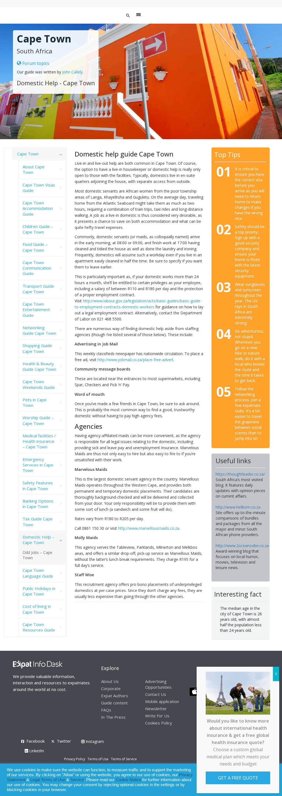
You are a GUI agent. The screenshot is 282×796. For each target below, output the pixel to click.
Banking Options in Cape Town (38, 503)
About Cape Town (34, 169)
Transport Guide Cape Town (38, 288)
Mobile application (162, 701)
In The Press (113, 717)
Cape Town (28, 154)
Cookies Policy (158, 723)
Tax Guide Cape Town (38, 521)
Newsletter (156, 708)
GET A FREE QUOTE (238, 778)
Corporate (111, 688)
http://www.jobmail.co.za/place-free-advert (135, 359)
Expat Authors (114, 695)
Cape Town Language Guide (38, 572)
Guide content (114, 703)
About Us (110, 681)
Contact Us (155, 694)
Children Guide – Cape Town (38, 229)
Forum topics (35, 63)
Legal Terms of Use (47, 780)
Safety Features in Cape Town (38, 485)
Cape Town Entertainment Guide (36, 309)
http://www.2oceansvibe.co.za (242, 545)
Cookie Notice (128, 780)
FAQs (106, 710)
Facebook (35, 741)
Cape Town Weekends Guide (39, 384)
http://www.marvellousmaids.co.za (148, 528)
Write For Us (157, 715)
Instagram (94, 741)
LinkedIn (36, 750)
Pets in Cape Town (35, 402)
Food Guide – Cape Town (35, 246)
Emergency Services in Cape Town (38, 465)
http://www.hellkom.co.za (238, 507)
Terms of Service (124, 759)
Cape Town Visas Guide (39, 187)
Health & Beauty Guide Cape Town (39, 366)
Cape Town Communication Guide (37, 268)
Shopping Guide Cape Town (37, 348)
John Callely (72, 72)
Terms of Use (98, 759)
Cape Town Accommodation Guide (38, 208)
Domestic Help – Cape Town (38, 539)
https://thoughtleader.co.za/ (240, 474)
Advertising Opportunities (158, 684)
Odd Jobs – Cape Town (37, 555)
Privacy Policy (74, 759)
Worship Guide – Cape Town (38, 420)
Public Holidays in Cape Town (39, 591)
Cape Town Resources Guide (39, 627)
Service (77, 780)
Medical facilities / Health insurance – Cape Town (39, 441)
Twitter (64, 741)
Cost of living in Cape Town (37, 608)
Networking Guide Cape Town (39, 330)
